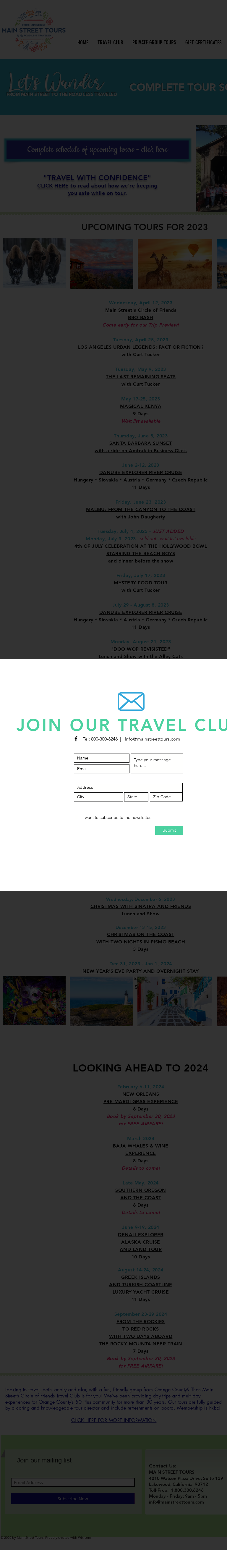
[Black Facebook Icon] (76, 739)
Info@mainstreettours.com (152, 739)
